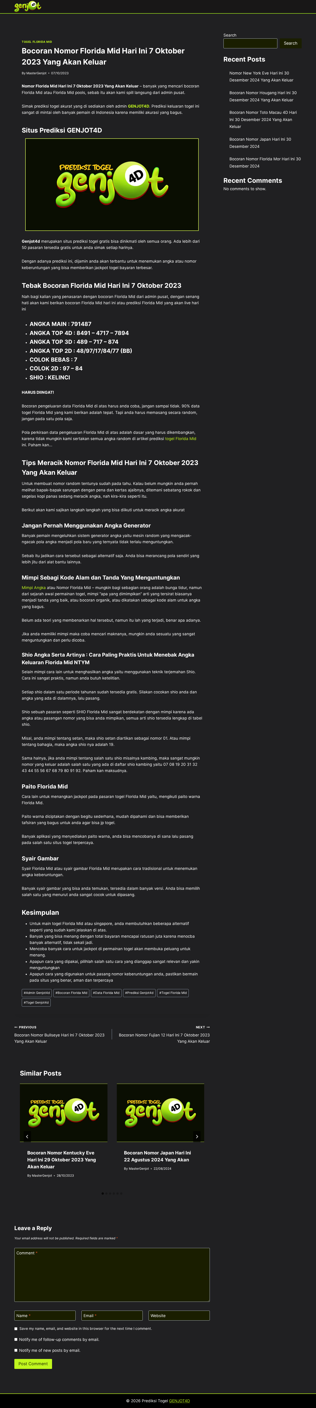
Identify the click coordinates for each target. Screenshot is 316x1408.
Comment (27, 1253)
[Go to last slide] (27, 1136)
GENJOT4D (138, 106)
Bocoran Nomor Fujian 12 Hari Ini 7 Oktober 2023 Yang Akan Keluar (164, 1034)
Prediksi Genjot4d (139, 993)
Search (229, 35)
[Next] (197, 1136)
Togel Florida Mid (173, 993)
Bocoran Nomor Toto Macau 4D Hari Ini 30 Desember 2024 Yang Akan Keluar (263, 119)
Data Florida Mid (106, 993)
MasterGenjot (36, 73)
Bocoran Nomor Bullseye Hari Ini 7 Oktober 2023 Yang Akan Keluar (59, 1034)
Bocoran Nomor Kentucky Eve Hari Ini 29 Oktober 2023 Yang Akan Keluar (61, 1159)
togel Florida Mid (180, 438)
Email (90, 1315)
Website (158, 1315)
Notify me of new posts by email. (50, 1350)
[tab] (103, 1193)
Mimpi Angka (34, 587)
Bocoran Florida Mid (71, 993)
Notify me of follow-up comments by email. (59, 1339)
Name (23, 1315)
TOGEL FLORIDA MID (37, 41)
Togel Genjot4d (36, 1002)
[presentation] (63, 1113)
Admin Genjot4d (37, 993)
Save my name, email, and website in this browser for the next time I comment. (85, 1328)
